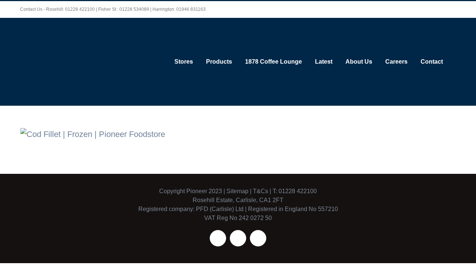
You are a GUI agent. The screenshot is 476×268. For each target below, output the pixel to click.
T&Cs (259, 191)
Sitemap (237, 191)
